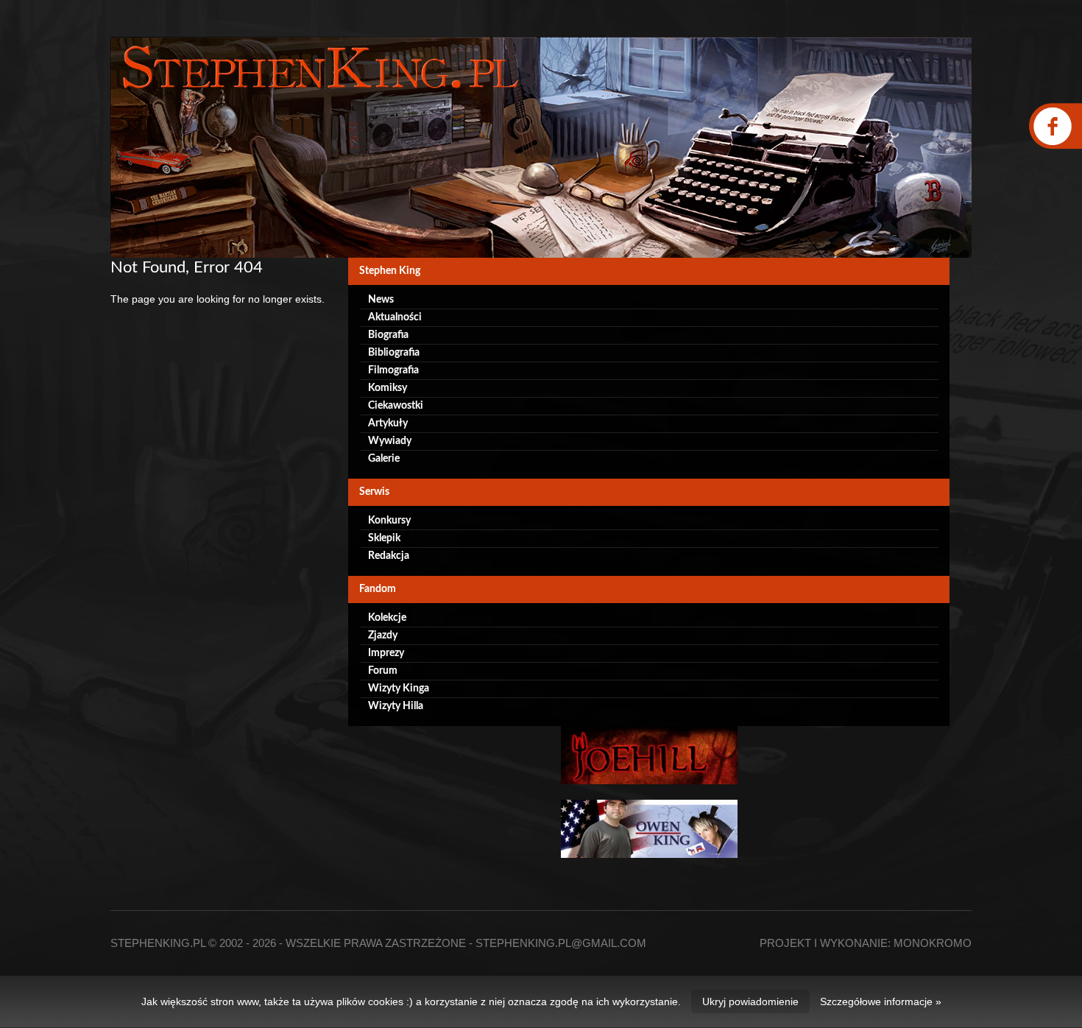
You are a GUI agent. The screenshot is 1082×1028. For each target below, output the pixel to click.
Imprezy (386, 653)
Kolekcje (387, 618)
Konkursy (389, 520)
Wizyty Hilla (395, 706)
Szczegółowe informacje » (880, 1001)
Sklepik (384, 538)
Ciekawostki (395, 406)
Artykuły (388, 423)
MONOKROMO (933, 943)
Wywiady (389, 441)
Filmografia (393, 370)
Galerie (384, 459)
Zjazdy (382, 635)
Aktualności (395, 317)
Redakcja (388, 556)
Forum (382, 671)
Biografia (388, 335)
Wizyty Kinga (398, 688)
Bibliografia (394, 353)
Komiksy (387, 388)
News (381, 300)
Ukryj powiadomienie (750, 1001)
